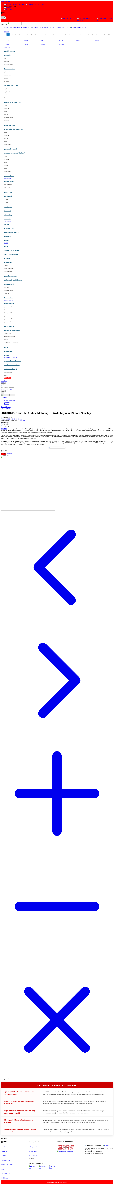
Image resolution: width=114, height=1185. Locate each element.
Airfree (43, 40)
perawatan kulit (8, 306)
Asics (7, 44)
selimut (6, 224)
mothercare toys (8, 372)
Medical (6, 339)
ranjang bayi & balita (11, 232)
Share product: (5, 455)
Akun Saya (4, 381)
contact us (83, 27)
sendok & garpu (8, 271)
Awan (43, 44)
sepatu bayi (7, 88)
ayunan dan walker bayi (12, 361)
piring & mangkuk (9, 268)
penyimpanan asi (8, 290)
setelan (6, 114)
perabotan (7, 236)
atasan (5, 105)
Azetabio (61, 44)
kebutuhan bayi (9, 69)
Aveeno (26, 44)
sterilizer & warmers (11, 250)
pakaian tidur (7, 72)
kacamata (6, 61)
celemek (7, 258)
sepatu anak (7, 91)
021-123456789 (33, 1155)
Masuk (3, 382)
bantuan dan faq (33, 1151)
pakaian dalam (7, 144)
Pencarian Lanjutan (6, 389)
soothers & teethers (11, 254)
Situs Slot (3, 1147)
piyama (6, 78)
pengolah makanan (10, 276)
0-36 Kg (6, 202)
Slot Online (4, 1155)
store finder (65, 27)
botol (6, 246)
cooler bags (7, 293)
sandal (5, 95)
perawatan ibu (9, 326)
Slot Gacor (4, 1151)
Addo (7, 40)
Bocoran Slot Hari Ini (7, 1164)
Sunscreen (6, 309)
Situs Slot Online (5, 1160)
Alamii (61, 40)
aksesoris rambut (8, 64)
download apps (19, 4)
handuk (7, 355)
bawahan (6, 108)
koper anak (8, 192)
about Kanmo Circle (23, 27)
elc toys (6, 375)
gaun (5, 111)
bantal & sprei (9, 228)
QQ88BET (4, 429)
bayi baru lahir (8, 184)
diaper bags (8, 215)
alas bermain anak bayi (12, 365)
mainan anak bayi (10, 369)
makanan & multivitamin (13, 280)
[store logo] (15, 24)
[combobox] (9, 388)
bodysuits (6, 81)
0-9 (109, 34)
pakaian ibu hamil (10, 149)
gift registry (40, 4)
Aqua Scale (97, 40)
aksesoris (6, 120)
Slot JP (3, 1169)
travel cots (7, 211)
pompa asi (6, 287)
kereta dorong (9, 181)
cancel (3, 391)
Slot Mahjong (4, 1178)
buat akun (7, 402)
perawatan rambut (8, 316)
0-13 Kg (6, 199)
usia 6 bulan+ (7, 187)
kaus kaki (6, 98)
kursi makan (8, 298)
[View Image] (1, 1077)
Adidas (26, 40)
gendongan (8, 207)
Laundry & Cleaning (9, 336)
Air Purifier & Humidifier (11, 342)
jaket (5, 141)
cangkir (6, 265)
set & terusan (7, 75)
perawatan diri (7, 322)
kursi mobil (8, 196)
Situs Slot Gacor (5, 1173)
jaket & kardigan (8, 117)
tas (5, 58)
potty (6, 347)
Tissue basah (7, 333)
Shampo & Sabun (8, 313)
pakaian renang (9, 125)
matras (6, 240)
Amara (78, 40)
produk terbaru (9, 51)
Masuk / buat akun (9, 400)
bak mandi (8, 351)
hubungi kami (33, 1147)
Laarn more (22, 420)
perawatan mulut (8, 319)
